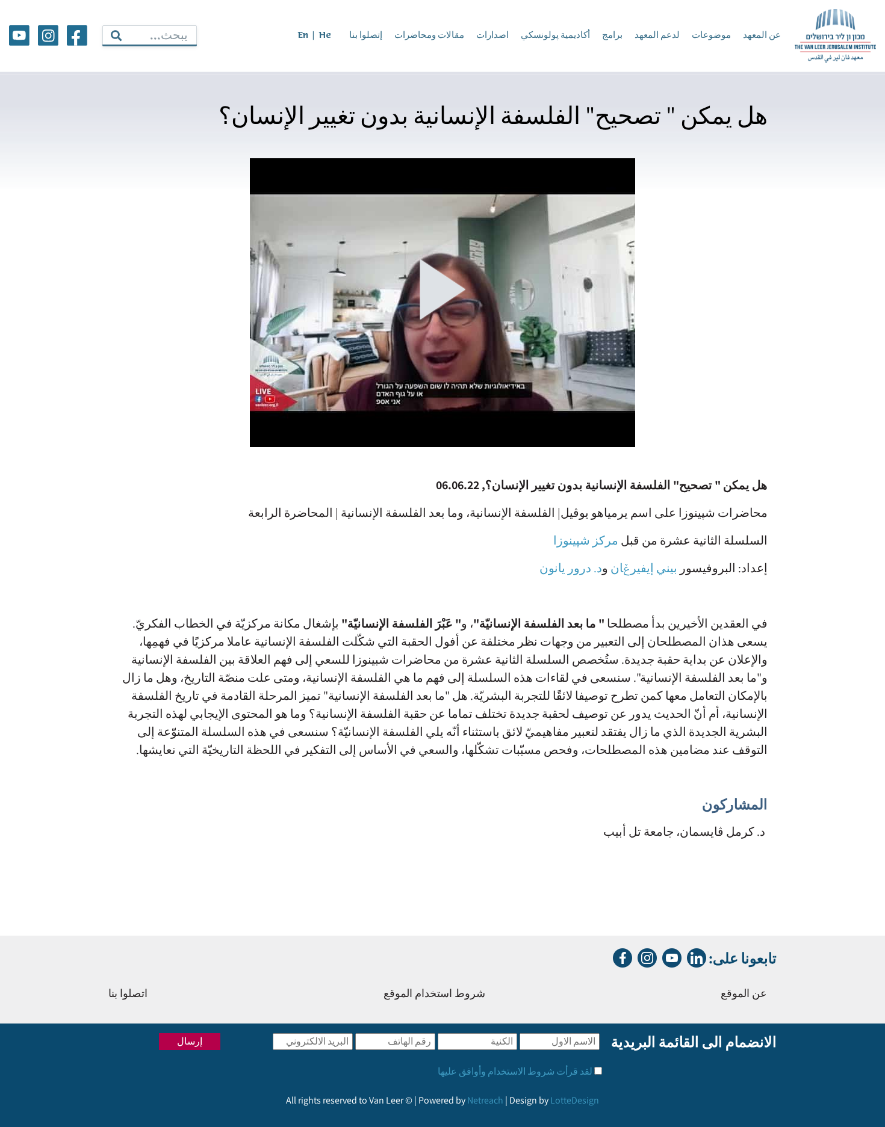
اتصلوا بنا (128, 994)
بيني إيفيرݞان (643, 568)
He (324, 35)
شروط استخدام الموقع (434, 994)
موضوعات (711, 35)
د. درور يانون (570, 568)
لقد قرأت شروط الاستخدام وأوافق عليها (515, 1071)
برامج (612, 35)
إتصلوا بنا (365, 35)
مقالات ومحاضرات (429, 35)
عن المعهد (762, 35)
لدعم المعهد (657, 35)
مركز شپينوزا (587, 540)
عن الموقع (744, 994)
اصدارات (492, 35)
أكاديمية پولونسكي (555, 35)
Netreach (485, 1100)
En (302, 35)
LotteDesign (574, 1100)
